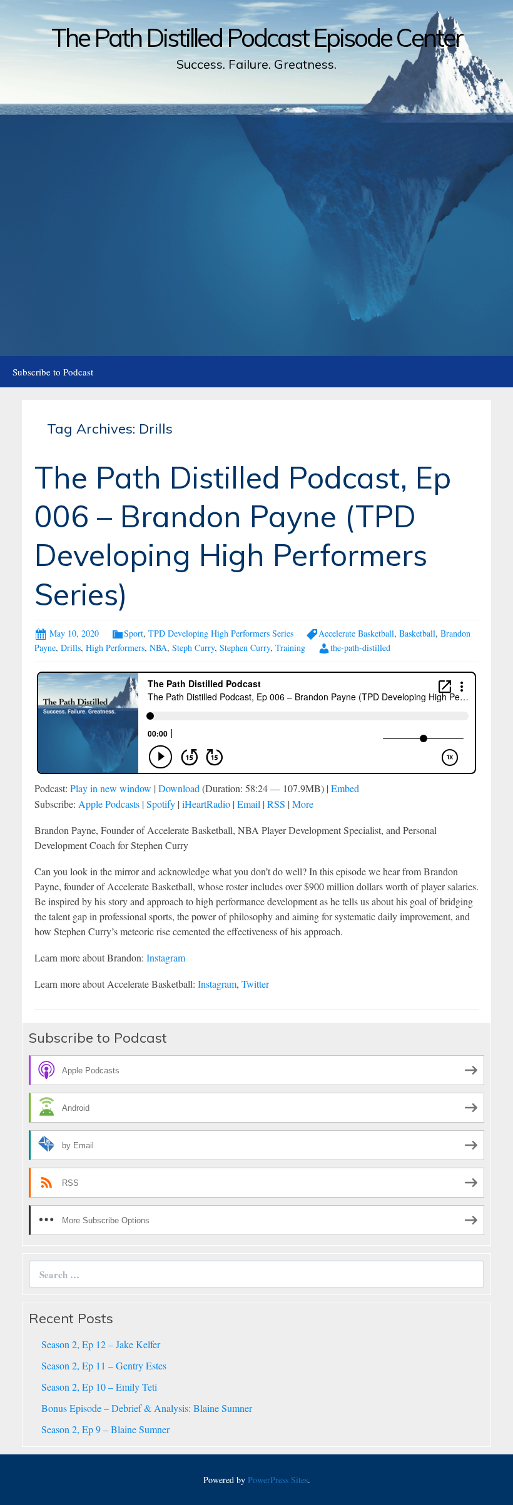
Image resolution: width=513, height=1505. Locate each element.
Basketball (417, 633)
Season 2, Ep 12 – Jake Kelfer (100, 1344)
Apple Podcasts (109, 803)
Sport (133, 633)
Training (290, 647)
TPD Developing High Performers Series (220, 633)
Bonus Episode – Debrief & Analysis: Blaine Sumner (146, 1407)
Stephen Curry (245, 647)
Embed (345, 788)
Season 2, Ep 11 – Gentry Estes (103, 1365)
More (302, 803)
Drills (71, 647)
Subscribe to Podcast (53, 371)
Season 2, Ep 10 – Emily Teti (99, 1386)
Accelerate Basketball (356, 633)
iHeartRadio (206, 803)
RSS (276, 803)
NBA (158, 647)
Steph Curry (193, 647)
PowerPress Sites (278, 1480)
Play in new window (110, 788)
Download (179, 788)
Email (248, 803)
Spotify (160, 803)
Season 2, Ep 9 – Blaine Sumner (105, 1429)
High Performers (115, 647)
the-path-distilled (360, 647)
